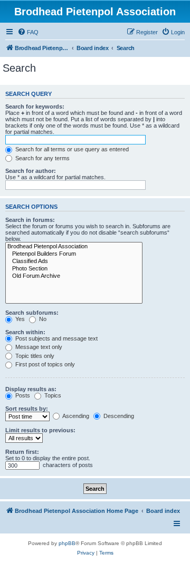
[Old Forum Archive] (73, 276)
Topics (52, 395)
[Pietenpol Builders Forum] (73, 254)
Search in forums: (30, 220)
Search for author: (30, 171)
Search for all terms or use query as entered (71, 149)
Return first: (22, 452)
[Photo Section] (73, 269)
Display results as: (30, 389)
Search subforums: (32, 312)
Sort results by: (26, 408)
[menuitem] (28, 32)
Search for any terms (42, 158)
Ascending (75, 416)
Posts (22, 395)
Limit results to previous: (40, 430)
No (41, 319)
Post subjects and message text (56, 338)
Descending (118, 416)
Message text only (38, 347)
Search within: (25, 332)
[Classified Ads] (73, 261)
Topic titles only (34, 356)
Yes (19, 319)
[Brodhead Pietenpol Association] (73, 246)
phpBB (67, 543)
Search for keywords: (34, 106)
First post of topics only (44, 364)
